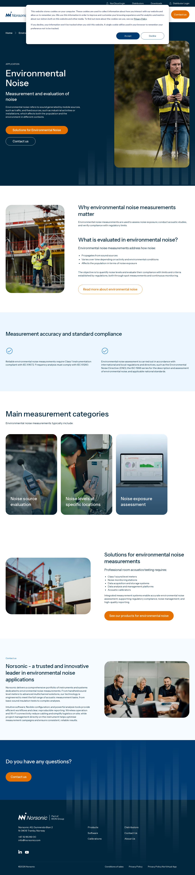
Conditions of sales (114, 867)
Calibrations (95, 838)
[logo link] (22, 14)
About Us (129, 838)
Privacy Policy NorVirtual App (162, 867)
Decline (152, 36)
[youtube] (27, 852)
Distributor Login (181, 3)
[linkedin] (20, 852)
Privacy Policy (140, 18)
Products (93, 827)
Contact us (180, 14)
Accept (127, 36)
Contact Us (130, 833)
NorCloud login (117, 3)
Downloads (156, 3)
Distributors (138, 3)
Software (93, 833)
